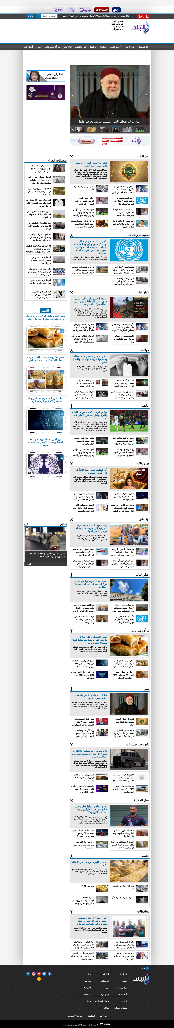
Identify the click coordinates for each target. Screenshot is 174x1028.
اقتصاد (124, 1001)
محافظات (87, 994)
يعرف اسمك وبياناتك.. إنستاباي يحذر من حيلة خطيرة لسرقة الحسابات (98, 16)
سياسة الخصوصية (74, 1016)
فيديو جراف (104, 994)
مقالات (106, 1008)
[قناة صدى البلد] (116, 9)
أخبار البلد (115, 46)
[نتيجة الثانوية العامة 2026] (110, 145)
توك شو (67, 46)
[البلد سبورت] (101, 9)
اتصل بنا (91, 1016)
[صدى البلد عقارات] (71, 9)
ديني (38, 46)
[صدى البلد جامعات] (85, 9)
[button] (146, 95)
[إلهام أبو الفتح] (45, 81)
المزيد (28, 564)
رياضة (93, 46)
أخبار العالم (27, 46)
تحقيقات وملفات (121, 1008)
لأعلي (143, 968)
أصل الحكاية (122, 994)
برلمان (88, 1001)
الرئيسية (143, 46)
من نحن (103, 1016)
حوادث (103, 46)
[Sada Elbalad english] (58, 9)
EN (31, 16)
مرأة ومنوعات (52, 46)
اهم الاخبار (129, 46)
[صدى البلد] (140, 27)
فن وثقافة (80, 46)
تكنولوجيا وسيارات (102, 1001)
